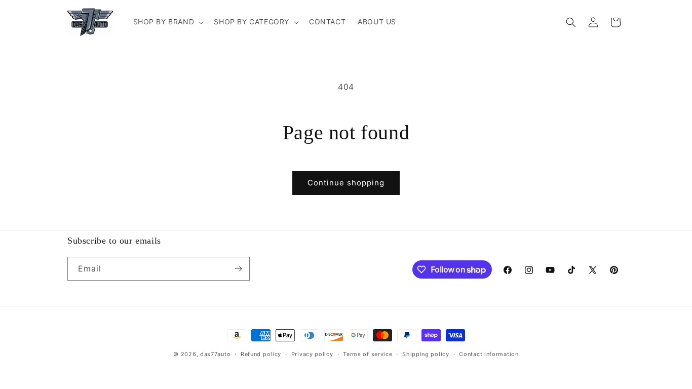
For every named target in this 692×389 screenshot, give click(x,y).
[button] (167, 21)
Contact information (488, 354)
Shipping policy (425, 354)
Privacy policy (312, 354)
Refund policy (261, 354)
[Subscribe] (238, 269)
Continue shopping (346, 182)
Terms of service (367, 354)
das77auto (215, 354)
